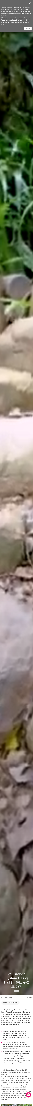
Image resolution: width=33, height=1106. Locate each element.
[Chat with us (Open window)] (28, 1095)
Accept (28, 29)
